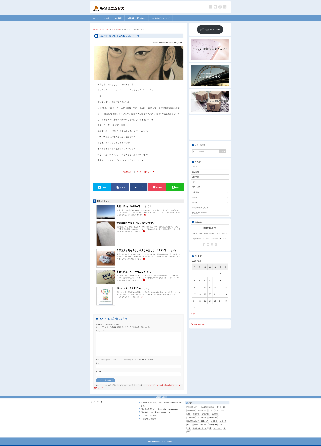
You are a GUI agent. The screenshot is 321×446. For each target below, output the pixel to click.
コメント (100, 331)
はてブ (140, 187)
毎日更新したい (192, 407)
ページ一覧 (97, 402)
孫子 (222, 410)
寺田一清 (223, 421)
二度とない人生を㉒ (148, 415)
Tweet (103, 187)
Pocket (159, 187)
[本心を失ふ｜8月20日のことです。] (144, 280)
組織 (188, 414)
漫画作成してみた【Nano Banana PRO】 (156, 412)
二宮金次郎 (191, 417)
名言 (220, 424)
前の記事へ (128, 172)
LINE (177, 187)
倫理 (223, 407)
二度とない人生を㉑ (148, 419)
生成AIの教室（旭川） (200, 208)
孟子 (194, 182)
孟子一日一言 (202, 410)
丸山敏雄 (195, 172)
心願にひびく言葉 (200, 424)
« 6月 (193, 314)
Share (122, 187)
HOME (138, 172)
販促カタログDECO (199, 213)
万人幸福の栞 (202, 417)
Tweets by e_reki (198, 324)
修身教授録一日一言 (200, 428)
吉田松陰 (214, 421)
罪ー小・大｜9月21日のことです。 (134, 288)
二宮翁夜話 (205, 414)
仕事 (188, 428)
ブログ (194, 167)
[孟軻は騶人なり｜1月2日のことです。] (144, 231)
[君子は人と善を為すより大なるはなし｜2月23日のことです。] (144, 259)
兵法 (210, 410)
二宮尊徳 (195, 177)
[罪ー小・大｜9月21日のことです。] (141, 297)
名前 (98, 363)
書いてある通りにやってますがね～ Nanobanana (159, 409)
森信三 (194, 202)
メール (99, 371)
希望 (188, 432)
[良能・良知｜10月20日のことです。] (145, 215)
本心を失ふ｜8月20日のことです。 (134, 271)
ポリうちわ (217, 428)
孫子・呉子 (196, 187)
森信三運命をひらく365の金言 (197, 421)
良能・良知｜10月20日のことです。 (135, 206)
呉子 (216, 410)
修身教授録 (191, 410)
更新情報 (195, 192)
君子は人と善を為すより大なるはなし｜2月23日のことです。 (147, 250)
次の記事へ (148, 172)
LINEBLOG (213, 417)
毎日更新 (196, 414)
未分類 (194, 197)
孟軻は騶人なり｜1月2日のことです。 (135, 223)
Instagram (213, 424)
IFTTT (189, 424)
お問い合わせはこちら (210, 29)
